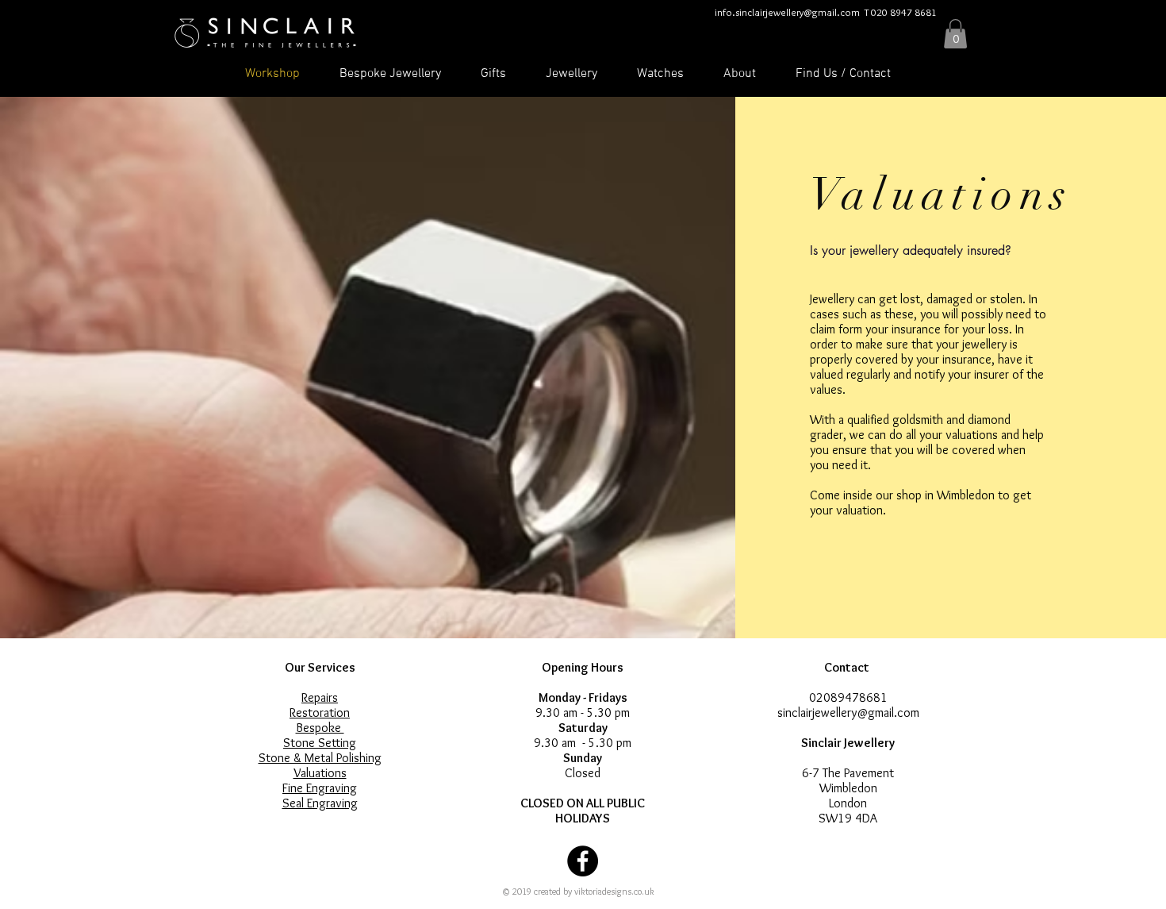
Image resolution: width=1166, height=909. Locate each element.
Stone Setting (319, 742)
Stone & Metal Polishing (320, 757)
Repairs (319, 697)
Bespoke (320, 727)
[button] (955, 33)
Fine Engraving (319, 787)
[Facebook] (582, 860)
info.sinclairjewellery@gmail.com (787, 12)
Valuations (320, 772)
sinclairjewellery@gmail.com (848, 712)
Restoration (320, 712)
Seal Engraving (320, 803)
